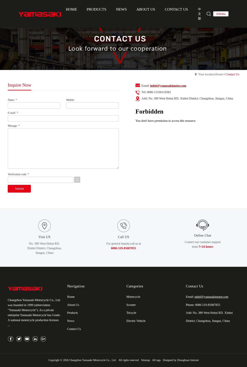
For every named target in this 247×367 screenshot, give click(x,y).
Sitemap (145, 360)
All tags (156, 360)
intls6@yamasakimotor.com (211, 296)
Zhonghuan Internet (188, 360)
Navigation (76, 286)
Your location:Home (210, 74)
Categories (134, 286)
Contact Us (194, 286)
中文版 (199, 14)
